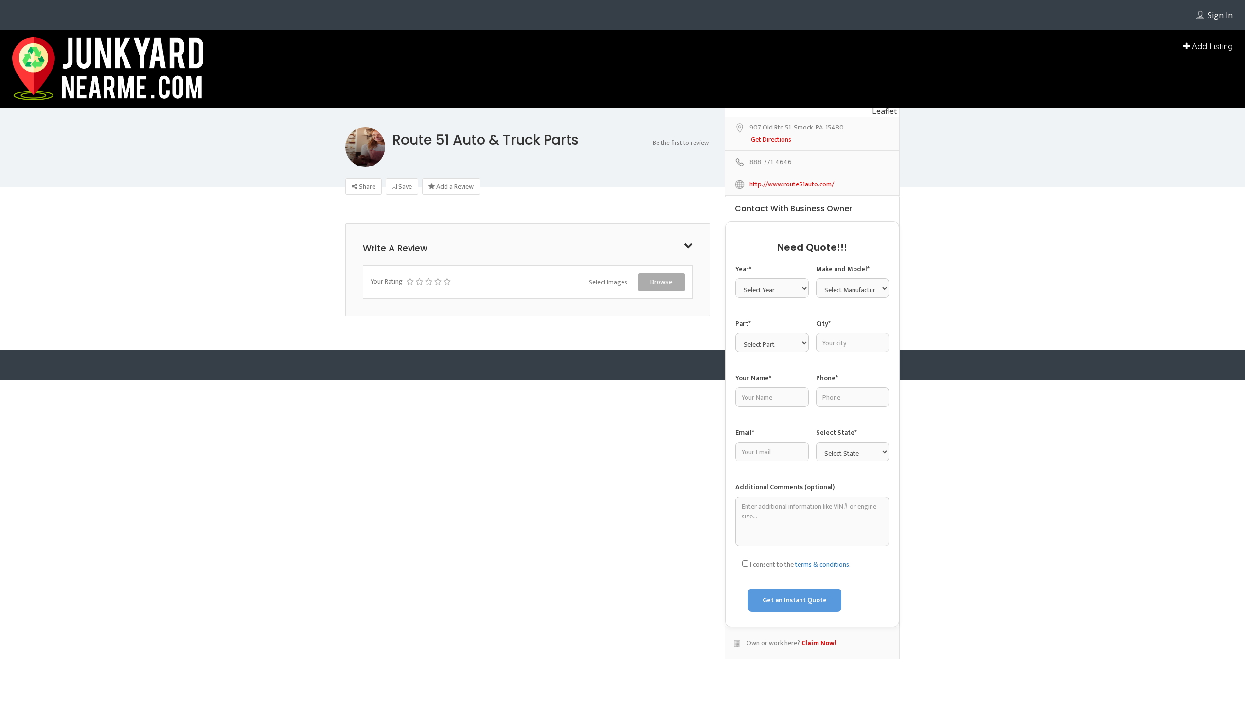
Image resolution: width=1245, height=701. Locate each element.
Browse (661, 281)
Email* (744, 563)
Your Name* (753, 509)
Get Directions (771, 265)
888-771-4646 (770, 287)
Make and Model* (843, 394)
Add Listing (1211, 46)
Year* (743, 394)
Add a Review (454, 186)
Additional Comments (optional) (785, 621)
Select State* (836, 563)
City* (823, 451)
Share (366, 186)
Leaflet (884, 236)
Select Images (608, 282)
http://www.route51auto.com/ (791, 310)
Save (404, 186)
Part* (743, 451)
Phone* (827, 509)
